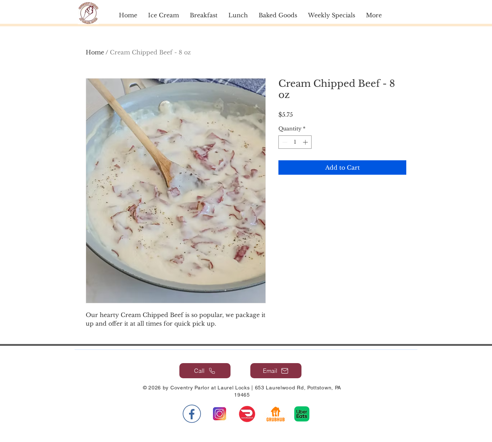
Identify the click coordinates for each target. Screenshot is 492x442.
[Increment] (305, 142)
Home (95, 52)
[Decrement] (284, 142)
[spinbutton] (295, 142)
